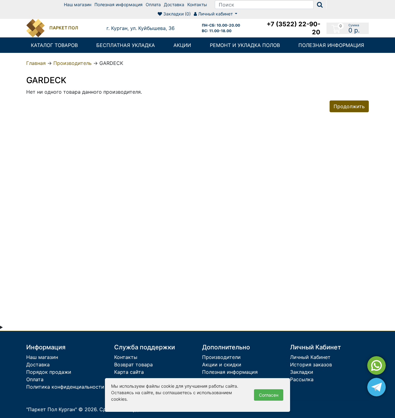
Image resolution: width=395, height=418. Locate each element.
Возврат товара (133, 364)
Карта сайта (129, 372)
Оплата (153, 4)
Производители (221, 357)
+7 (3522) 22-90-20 (293, 28)
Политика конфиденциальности (65, 387)
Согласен (268, 395)
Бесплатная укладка (125, 45)
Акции (182, 45)
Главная (36, 63)
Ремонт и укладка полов (245, 45)
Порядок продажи (48, 372)
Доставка (174, 4)
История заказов (311, 364)
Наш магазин (77, 4)
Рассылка (302, 379)
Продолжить (349, 106)
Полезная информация (118, 4)
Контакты (197, 4)
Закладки (301, 372)
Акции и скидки (221, 364)
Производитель (72, 63)
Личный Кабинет (310, 357)
